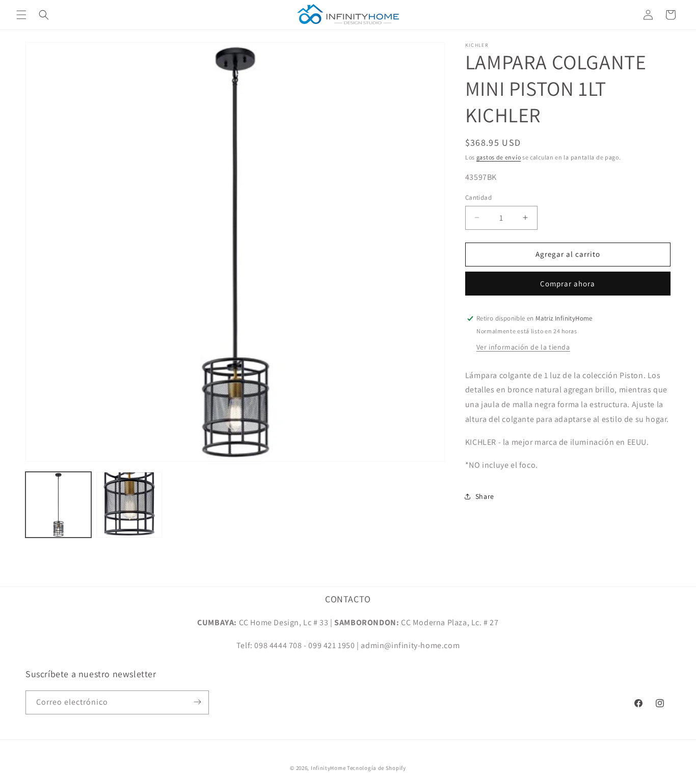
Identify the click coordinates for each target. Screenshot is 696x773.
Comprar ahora (567, 283)
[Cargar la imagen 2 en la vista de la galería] (129, 505)
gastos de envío (498, 157)
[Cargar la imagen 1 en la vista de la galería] (58, 505)
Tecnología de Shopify (376, 767)
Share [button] (484, 496)
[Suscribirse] (197, 702)
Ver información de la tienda (523, 347)
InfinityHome (328, 767)
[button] (21, 15)
